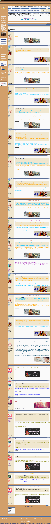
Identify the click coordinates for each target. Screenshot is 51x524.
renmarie (2, 13)
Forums (13, 10)
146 (32, 523)
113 (8, 523)
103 (1, 523)
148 (33, 523)
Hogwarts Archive (24, 10)
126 (17, 523)
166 (46, 523)
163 (44, 523)
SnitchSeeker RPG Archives (20, 10)
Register (11, 8)
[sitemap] (50, 3)
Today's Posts (38, 8)
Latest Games (2, 60)
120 (13, 523)
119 (12, 523)
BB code (9, 510)
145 (31, 523)
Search (47, 8)
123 (15, 523)
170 (49, 523)
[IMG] (8, 511)
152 (36, 523)
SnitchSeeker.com (10, 10)
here (29, 18)
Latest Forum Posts (3, 45)
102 (0, 523)
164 (45, 523)
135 (24, 523)
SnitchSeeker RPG (16, 10)
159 (41, 523)
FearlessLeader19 (2, 51)
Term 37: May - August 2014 (37, 10)
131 (21, 523)
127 (18, 523)
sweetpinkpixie (2, 73)
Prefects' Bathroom (30, 506)
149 (34, 523)
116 (10, 523)
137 (25, 523)
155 (38, 523)
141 (28, 523)
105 (2, 523)
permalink (49, 45)
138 (26, 523)
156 (39, 523)
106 (3, 523)
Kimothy (1, 49)
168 (48, 523)
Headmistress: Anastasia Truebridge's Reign (30, 10)
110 (6, 523)
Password (42, 10)
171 (50, 523)
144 (30, 523)
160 (42, 523)
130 (20, 523)
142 (29, 523)
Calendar (30, 8)
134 (23, 523)
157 (40, 523)
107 (4, 523)
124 (16, 523)
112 (7, 523)
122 (14, 523)
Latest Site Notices (3, 8)
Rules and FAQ (20, 8)
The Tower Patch (27, 506)
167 (47, 523)
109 (5, 523)
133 (22, 523)
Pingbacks (9, 512)
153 (37, 523)
